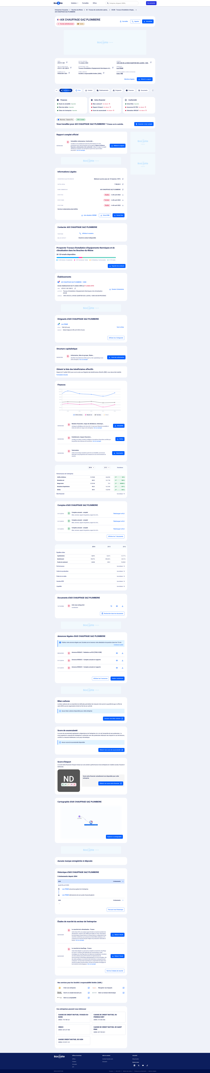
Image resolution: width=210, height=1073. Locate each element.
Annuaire (74, 1064)
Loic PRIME (120, 68)
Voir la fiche (120, 327)
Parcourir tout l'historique (115, 909)
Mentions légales (129, 79)
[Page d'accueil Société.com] (58, 3)
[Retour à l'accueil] (59, 1056)
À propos (111, 1071)
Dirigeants (118, 90)
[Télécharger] (123, 606)
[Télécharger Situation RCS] (123, 195)
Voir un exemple (80, 150)
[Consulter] (117, 606)
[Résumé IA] (111, 606)
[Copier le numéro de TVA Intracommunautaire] (69, 73)
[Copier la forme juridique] (103, 73)
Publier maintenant (117, 678)
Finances (131, 90)
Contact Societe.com (107, 1059)
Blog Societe (135, 1059)
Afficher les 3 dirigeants (116, 338)
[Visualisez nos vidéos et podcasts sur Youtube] (143, 1065)
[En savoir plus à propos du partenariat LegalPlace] (89, 988)
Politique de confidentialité (140, 1071)
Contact (90, 90)
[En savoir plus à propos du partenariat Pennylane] (124, 993)
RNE (121, 73)
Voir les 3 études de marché (115, 971)
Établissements (103, 90)
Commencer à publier (118, 644)
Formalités (85, 3)
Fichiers (74, 1061)
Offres (95, 3)
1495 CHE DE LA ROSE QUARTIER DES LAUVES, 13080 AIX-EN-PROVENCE (138, 63)
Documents (144, 90)
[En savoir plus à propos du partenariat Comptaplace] (89, 998)
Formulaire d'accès (62, 375)
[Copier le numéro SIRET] (71, 67)
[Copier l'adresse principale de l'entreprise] (150, 62)
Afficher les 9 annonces (100, 678)
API (73, 1067)
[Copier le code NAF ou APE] (113, 67)
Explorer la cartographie (114, 836)
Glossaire (104, 1061)
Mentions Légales (152, 1071)
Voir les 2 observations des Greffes (68, 209)
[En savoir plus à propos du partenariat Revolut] (89, 993)
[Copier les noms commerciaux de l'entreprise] (123, 189)
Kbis (79, 90)
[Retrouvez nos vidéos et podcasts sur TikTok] (147, 1065)
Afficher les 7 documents (115, 536)
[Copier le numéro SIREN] (66, 62)
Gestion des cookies (127, 1071)
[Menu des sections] (56, 90)
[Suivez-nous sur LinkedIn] (134, 1065)
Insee (118, 73)
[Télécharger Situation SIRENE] (123, 200)
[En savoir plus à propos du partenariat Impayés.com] (124, 988)
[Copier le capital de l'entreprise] (123, 184)
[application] (91, 399)
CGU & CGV (118, 1071)
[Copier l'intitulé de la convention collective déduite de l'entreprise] (123, 179)
